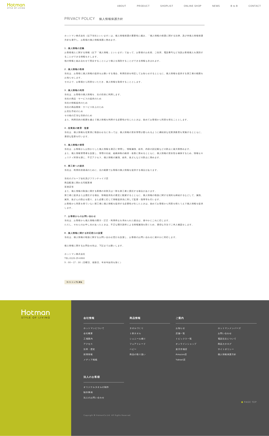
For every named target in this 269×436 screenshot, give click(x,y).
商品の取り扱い (138, 354)
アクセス (88, 344)
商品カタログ (225, 344)
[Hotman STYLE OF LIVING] (16, 6)
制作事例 (88, 392)
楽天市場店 (181, 349)
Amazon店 (181, 354)
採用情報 (88, 354)
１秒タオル (135, 333)
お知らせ (180, 328)
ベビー (133, 349)
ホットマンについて (94, 328)
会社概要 (88, 333)
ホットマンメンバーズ (229, 328)
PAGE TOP (250, 402)
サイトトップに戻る (74, 282)
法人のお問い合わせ (94, 397)
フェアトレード (138, 344)
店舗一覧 (180, 333)
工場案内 (88, 338)
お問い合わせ (225, 333)
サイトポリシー (226, 349)
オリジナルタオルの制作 (96, 387)
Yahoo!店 (181, 359)
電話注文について (227, 338)
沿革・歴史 (89, 349)
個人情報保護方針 (227, 354)
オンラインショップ (186, 344)
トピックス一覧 (184, 338)
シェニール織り (138, 338)
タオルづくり (136, 328)
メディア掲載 (90, 359)
